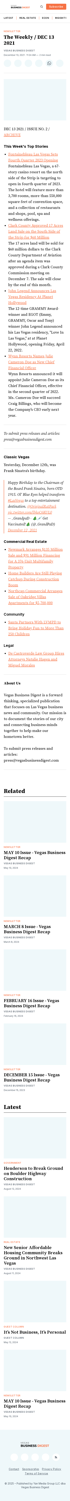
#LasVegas (16, 500)
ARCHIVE (12, 135)
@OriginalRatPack (41, 506)
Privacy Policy (51, 1469)
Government (12, 1162)
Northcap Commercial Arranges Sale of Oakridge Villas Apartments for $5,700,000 (35, 597)
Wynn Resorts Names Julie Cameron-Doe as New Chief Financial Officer (31, 362)
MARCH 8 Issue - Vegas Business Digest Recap (27, 929)
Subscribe (56, 6)
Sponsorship (30, 1469)
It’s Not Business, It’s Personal (35, 1332)
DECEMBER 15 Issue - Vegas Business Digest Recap (32, 1077)
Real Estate (27, 18)
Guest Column (14, 1326)
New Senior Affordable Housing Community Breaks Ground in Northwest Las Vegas (33, 1255)
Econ (45, 18)
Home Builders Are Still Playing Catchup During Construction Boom (35, 579)
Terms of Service (36, 1473)
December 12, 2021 (22, 530)
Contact (14, 1469)
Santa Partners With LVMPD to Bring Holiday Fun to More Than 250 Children (36, 628)
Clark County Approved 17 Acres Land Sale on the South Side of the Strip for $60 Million (35, 231)
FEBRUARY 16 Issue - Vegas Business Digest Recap (31, 1003)
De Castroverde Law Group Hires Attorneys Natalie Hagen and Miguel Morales (36, 659)
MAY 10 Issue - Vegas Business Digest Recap (35, 855)
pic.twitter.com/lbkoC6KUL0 (30, 512)
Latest (8, 18)
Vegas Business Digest (19, 50)
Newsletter (12, 31)
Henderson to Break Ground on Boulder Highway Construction (33, 1174)
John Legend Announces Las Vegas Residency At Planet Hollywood (32, 297)
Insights (61, 18)
